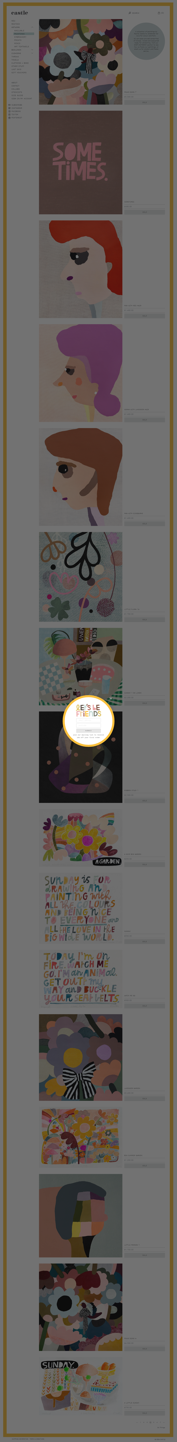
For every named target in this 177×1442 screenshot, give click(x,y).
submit (88, 731)
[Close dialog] (111, 698)
